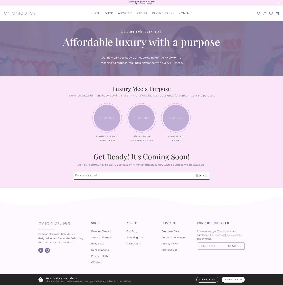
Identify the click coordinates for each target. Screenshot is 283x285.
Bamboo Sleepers (101, 231)
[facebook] (41, 250)
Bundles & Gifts (100, 249)
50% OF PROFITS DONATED (176, 138)
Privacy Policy (170, 243)
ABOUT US (125, 13)
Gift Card (96, 262)
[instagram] (48, 250)
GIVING (142, 13)
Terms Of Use (169, 249)
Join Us (203, 175)
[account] (265, 13)
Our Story (132, 231)
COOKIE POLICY (207, 279)
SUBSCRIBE (234, 246)
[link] (107, 118)
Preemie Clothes (100, 256)
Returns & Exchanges (174, 237)
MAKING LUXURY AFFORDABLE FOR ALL (141, 138)
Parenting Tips (134, 237)
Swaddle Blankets (101, 237)
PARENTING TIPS (163, 13)
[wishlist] (271, 13)
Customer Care (170, 231)
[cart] (277, 13)
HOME (95, 13)
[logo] (20, 13)
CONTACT (185, 13)
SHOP (109, 13)
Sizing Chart (133, 243)
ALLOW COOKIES (233, 279)
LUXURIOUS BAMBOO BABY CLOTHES (107, 138)
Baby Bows (97, 243)
